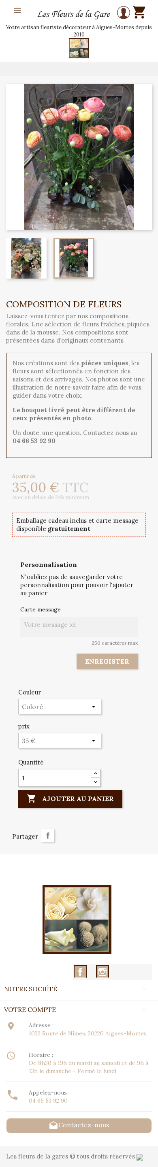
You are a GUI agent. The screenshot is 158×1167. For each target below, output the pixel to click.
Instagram (102, 971)
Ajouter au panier (70, 798)
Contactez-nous (79, 1125)
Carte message (40, 609)
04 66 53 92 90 (48, 1100)
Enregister (107, 661)
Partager (47, 835)
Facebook (80, 971)
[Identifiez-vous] (123, 13)
